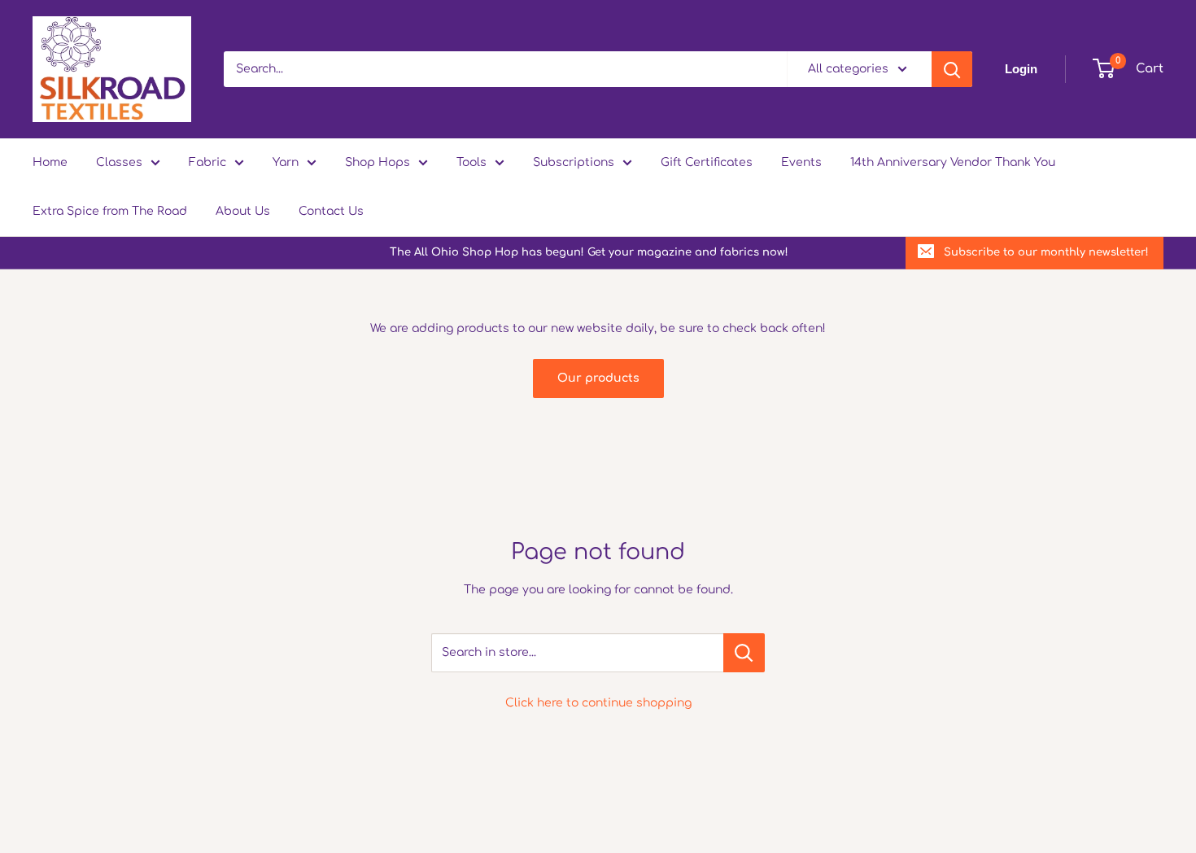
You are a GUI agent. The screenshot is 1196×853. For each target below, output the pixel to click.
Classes (119, 162)
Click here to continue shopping (598, 703)
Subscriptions (573, 162)
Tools (471, 162)
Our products (598, 378)
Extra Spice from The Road (110, 211)
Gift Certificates (707, 162)
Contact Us (331, 211)
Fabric (207, 162)
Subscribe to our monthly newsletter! (1046, 252)
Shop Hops (377, 162)
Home (50, 162)
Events (801, 162)
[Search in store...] (744, 652)
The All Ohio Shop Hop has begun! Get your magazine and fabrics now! (589, 252)
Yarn (286, 162)
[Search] (952, 69)
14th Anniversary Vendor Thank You (952, 162)
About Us (243, 211)
